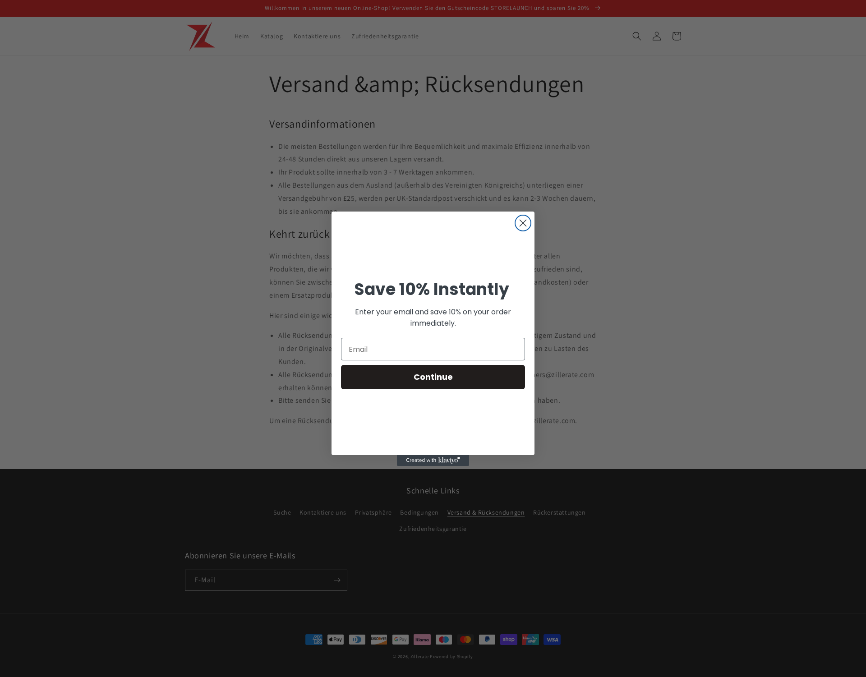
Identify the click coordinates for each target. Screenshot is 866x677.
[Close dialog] (523, 223)
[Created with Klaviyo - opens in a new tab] (433, 460)
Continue (433, 376)
